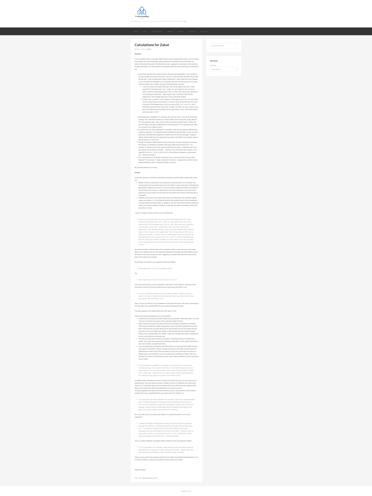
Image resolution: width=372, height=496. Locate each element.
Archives (213, 65)
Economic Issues (148, 478)
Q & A (155, 478)
